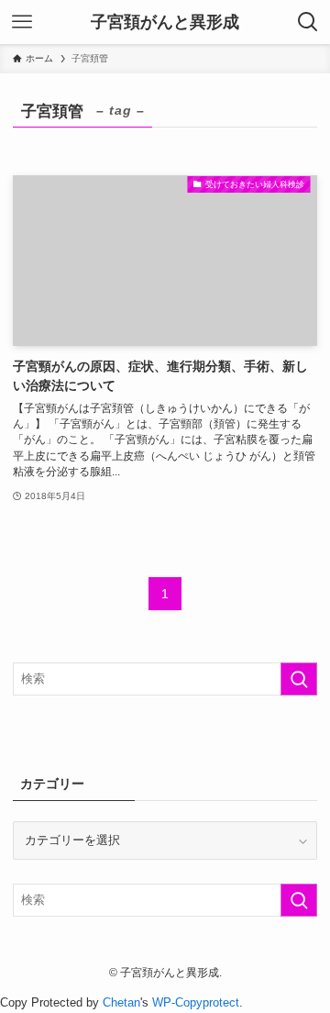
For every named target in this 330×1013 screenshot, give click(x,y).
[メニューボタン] (22, 22)
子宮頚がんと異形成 (165, 22)
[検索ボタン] (308, 22)
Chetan (121, 1002)
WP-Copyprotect (195, 1002)
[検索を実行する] (298, 679)
